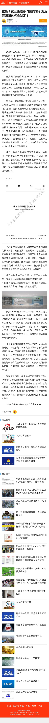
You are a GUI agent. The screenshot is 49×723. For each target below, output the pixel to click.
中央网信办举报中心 (24, 711)
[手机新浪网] (3, 3)
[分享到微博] (15, 412)
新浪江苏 (13, 2)
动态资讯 (24, 2)
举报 (40, 706)
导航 (28, 706)
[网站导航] (46, 2)
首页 (9, 706)
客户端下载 (18, 706)
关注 (42, 21)
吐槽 (34, 706)
